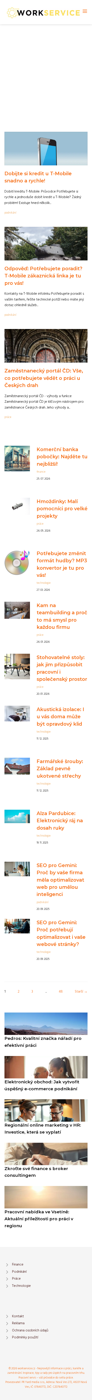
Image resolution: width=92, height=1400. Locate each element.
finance (41, 472)
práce (7, 417)
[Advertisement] (46, 72)
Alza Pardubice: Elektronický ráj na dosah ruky (60, 820)
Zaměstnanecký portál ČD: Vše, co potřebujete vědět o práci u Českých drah (43, 378)
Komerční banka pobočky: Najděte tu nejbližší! (62, 456)
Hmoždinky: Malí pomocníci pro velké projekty (62, 508)
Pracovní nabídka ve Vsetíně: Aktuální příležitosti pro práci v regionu (38, 1218)
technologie (44, 583)
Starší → (81, 992)
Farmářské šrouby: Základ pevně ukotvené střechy (60, 768)
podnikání (10, 212)
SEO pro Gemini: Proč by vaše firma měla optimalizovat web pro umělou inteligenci (60, 879)
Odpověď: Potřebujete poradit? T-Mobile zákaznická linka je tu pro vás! (43, 276)
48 (61, 992)
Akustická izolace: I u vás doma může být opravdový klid (60, 716)
